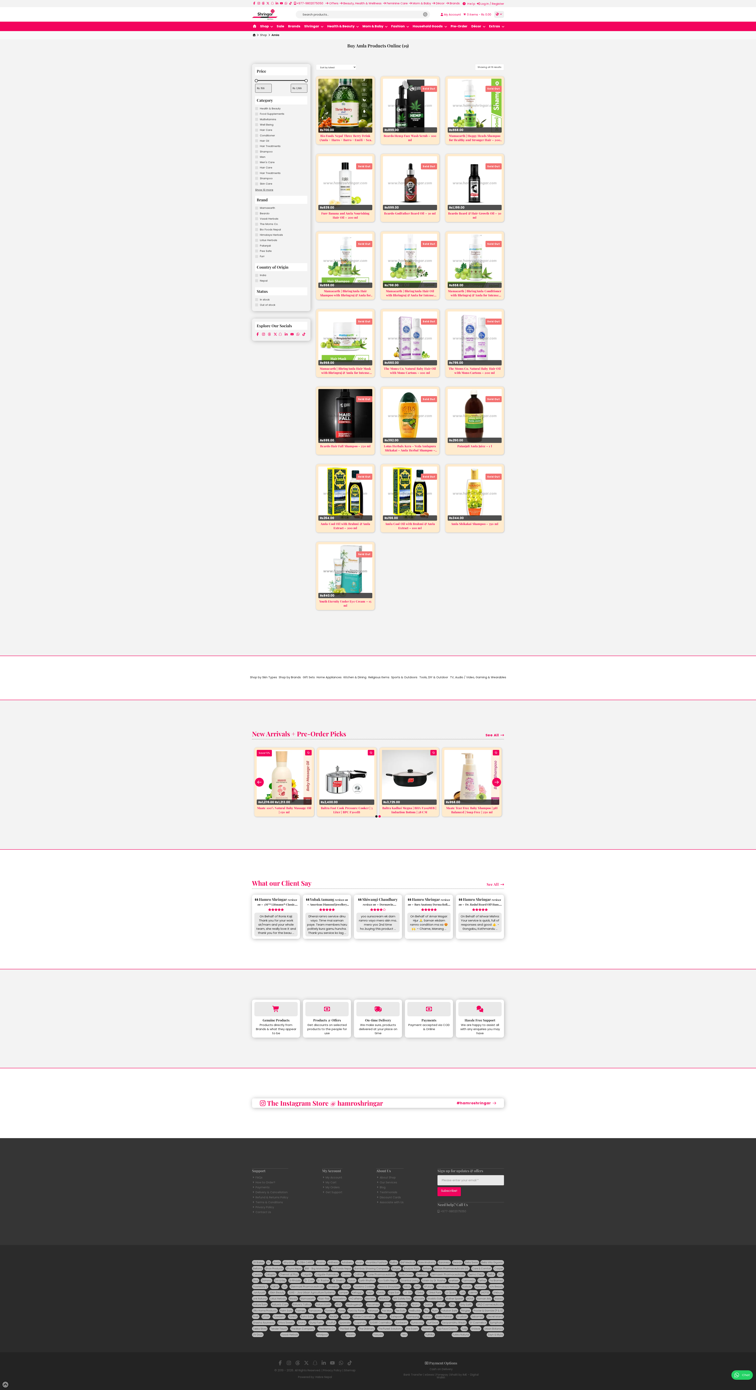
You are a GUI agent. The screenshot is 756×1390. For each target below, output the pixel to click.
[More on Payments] (429, 1009)
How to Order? (265, 1182)
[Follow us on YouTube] (281, 3)
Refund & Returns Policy (272, 1197)
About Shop (388, 1177)
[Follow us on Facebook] (254, 3)
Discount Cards (390, 1197)
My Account (334, 1177)
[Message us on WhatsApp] (286, 3)
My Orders (333, 1187)
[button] (476, 14)
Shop (263, 35)
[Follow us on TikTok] (290, 3)
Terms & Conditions (269, 1202)
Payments (263, 1187)
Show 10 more (264, 190)
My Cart (331, 1182)
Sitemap (350, 1370)
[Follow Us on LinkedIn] (277, 3)
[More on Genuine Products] (276, 1009)
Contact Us (263, 1212)
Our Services (388, 1182)
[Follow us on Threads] (263, 3)
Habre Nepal (323, 1377)
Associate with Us (392, 1202)
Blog (382, 1187)
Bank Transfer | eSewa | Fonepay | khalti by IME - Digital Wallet (441, 1376)
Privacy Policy (265, 1207)
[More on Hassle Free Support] (480, 1009)
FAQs (259, 1177)
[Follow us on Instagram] (259, 3)
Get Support (334, 1192)
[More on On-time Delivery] (378, 1009)
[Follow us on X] (268, 3)
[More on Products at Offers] (327, 1009)
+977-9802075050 (453, 1211)
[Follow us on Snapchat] (272, 3)
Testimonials (388, 1192)
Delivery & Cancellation (272, 1192)
